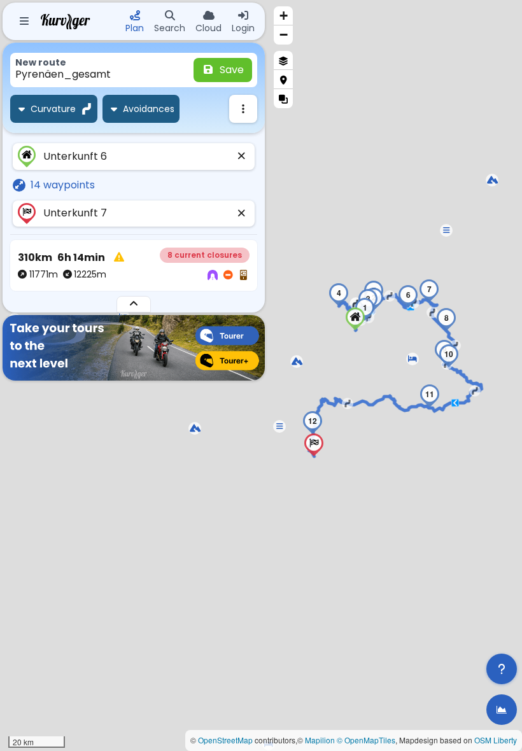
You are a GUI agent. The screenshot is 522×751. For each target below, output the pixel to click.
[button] (492, 180)
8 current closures (204, 254)
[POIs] (283, 79)
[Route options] (243, 109)
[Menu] (24, 21)
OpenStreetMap (225, 739)
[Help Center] (501, 669)
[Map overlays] (283, 98)
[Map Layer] (283, 60)
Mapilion (320, 739)
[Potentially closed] (228, 275)
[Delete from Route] (242, 156)
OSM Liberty (495, 739)
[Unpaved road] (243, 275)
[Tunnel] (212, 275)
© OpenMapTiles (366, 739)
